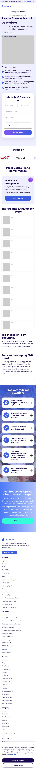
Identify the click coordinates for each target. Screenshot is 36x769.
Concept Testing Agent (9, 607)
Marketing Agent (7, 586)
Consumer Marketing (8, 627)
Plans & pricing (6, 652)
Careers (4, 720)
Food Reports (6, 669)
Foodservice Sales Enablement (11, 621)
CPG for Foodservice (8, 646)
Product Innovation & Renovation (12, 624)
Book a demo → (9, 553)
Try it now (18, 521)
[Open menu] (32, 6)
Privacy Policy (6, 739)
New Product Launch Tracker (10, 598)
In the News (5, 723)
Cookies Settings (18, 765)
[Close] (33, 744)
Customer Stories (7, 678)
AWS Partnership (7, 700)
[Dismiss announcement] (33, 2)
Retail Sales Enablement (9, 618)
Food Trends (6, 666)
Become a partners (7, 691)
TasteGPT (5, 570)
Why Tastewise (6, 717)
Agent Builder (6, 573)
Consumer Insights (7, 633)
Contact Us (5, 726)
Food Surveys (6, 672)
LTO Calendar (6, 681)
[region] (18, 755)
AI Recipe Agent (7, 604)
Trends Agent (6, 583)
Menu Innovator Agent (8, 592)
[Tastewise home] (6, 6)
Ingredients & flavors (18, 16)
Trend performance (18, 12)
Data (3, 576)
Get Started (18, 198)
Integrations (5, 694)
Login (3, 729)
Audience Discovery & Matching (11, 630)
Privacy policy (11, 754)
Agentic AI (5, 564)
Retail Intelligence (7, 636)
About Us (4, 714)
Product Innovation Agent (9, 601)
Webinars (5, 675)
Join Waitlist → (28, 1)
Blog (3, 663)
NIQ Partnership (7, 703)
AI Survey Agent (7, 595)
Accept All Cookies (18, 760)
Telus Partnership (7, 697)
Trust (3, 736)
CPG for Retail (6, 643)
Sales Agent (5, 589)
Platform (4, 567)
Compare (4, 684)
